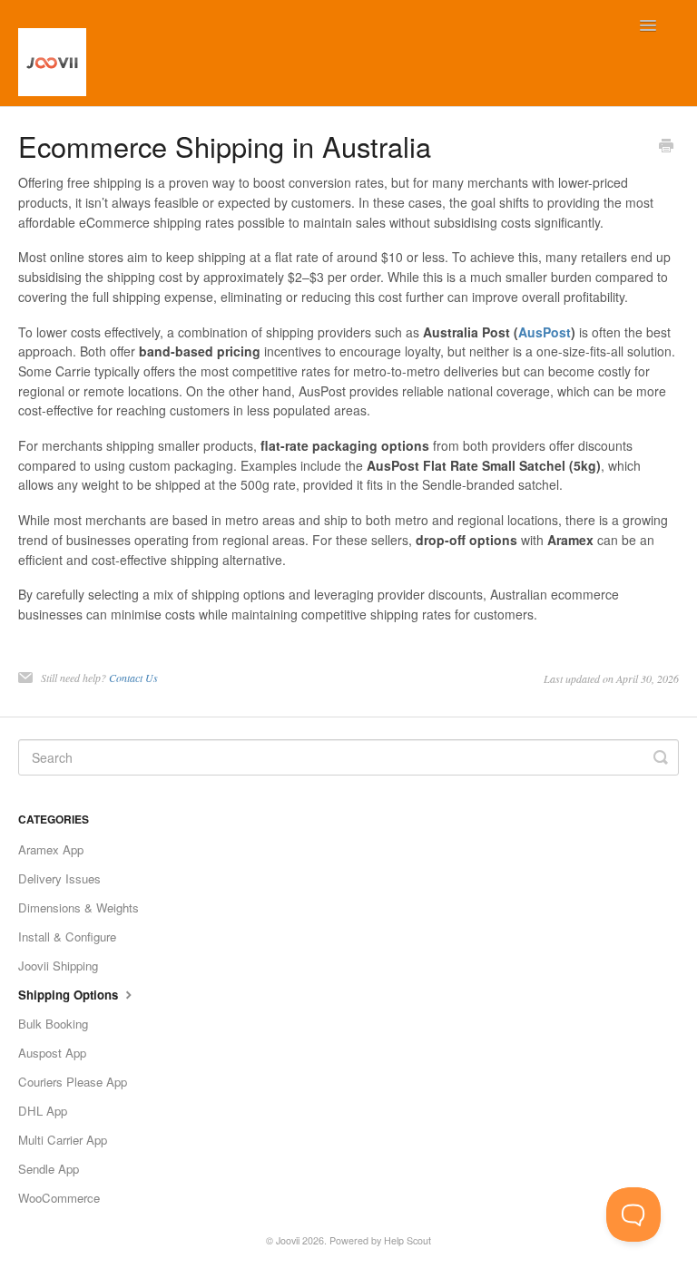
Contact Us (133, 677)
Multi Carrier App (62, 1139)
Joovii (287, 1240)
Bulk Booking (53, 1023)
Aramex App (50, 849)
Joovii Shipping (58, 965)
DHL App (42, 1110)
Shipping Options (70, 994)
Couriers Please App (72, 1081)
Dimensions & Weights (78, 907)
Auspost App (52, 1052)
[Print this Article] (666, 147)
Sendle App (48, 1168)
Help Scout (407, 1240)
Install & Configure (67, 936)
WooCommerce (59, 1197)
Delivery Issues (59, 878)
